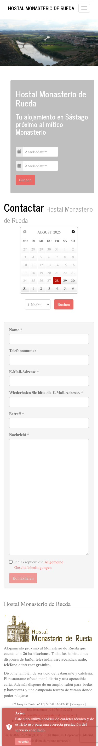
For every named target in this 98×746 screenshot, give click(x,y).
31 (25, 288)
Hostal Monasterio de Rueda (41, 8)
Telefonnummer (22, 350)
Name (14, 329)
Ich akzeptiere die (38, 564)
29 (65, 280)
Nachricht (17, 434)
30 (73, 280)
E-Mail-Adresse (22, 371)
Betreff (15, 413)
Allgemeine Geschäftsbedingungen (38, 564)
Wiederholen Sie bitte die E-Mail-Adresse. (44, 392)
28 (57, 280)
